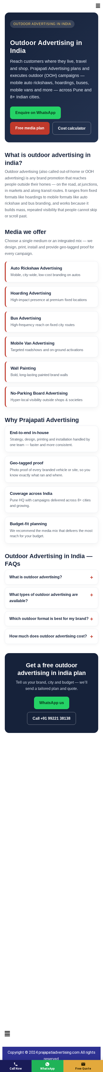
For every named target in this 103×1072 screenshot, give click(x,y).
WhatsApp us (51, 703)
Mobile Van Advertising (32, 343)
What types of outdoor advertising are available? (43, 598)
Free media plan (29, 128)
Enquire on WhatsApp (35, 113)
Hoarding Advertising (31, 293)
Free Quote (83, 1068)
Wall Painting (23, 368)
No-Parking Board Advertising (39, 393)
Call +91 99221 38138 (51, 718)
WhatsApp (47, 1068)
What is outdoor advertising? (35, 577)
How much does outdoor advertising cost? (48, 636)
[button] (98, 6)
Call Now (16, 1068)
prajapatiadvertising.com (59, 1052)
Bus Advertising (26, 318)
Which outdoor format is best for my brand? (49, 619)
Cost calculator (72, 128)
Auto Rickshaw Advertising (36, 268)
